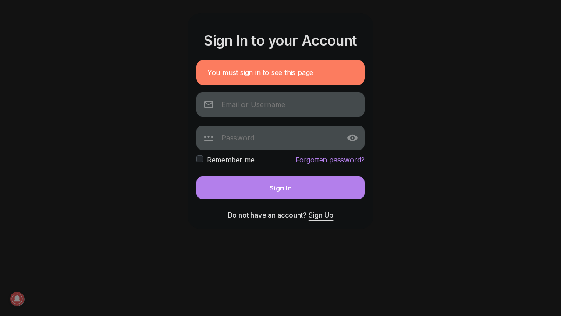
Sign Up (321, 215)
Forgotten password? (330, 159)
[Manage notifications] (17, 299)
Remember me (231, 159)
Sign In (281, 187)
